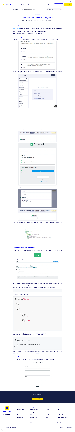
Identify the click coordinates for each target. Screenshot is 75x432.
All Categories (15, 9)
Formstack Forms (16, 28)
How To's (20, 9)
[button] (2, 430)
